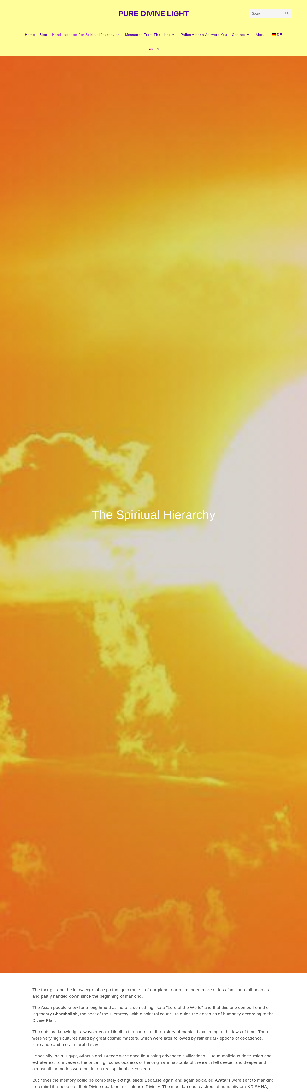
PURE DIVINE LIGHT (153, 14)
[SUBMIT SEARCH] (287, 13)
